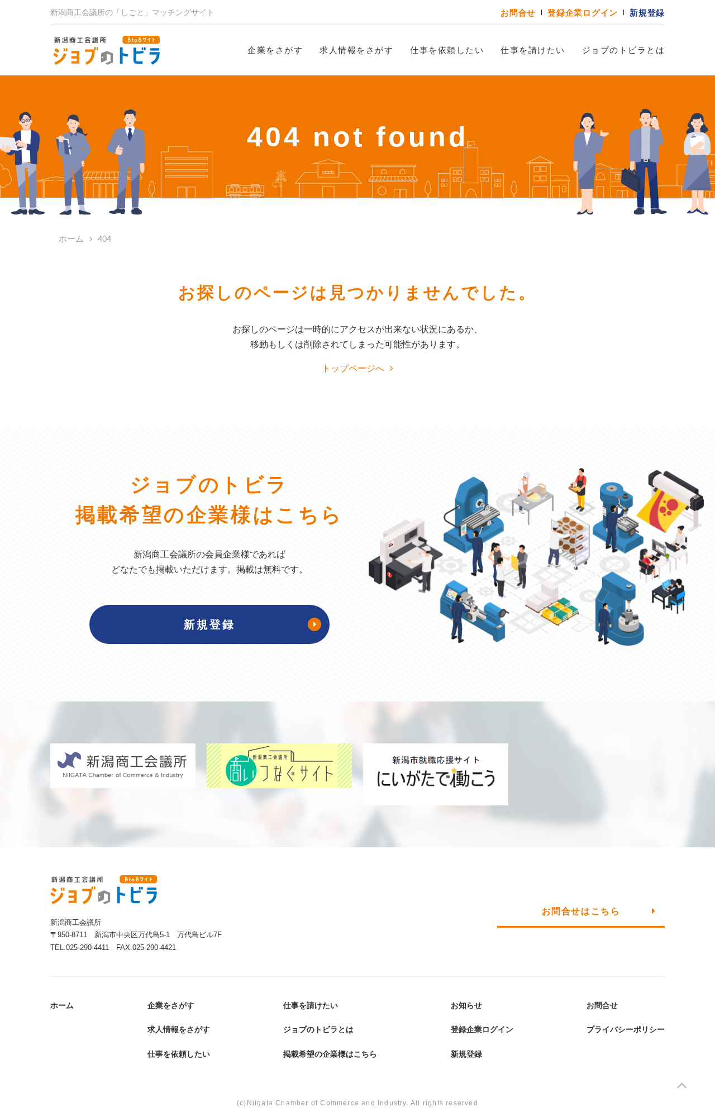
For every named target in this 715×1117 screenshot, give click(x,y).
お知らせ (466, 1005)
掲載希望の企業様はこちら (330, 1053)
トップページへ (353, 368)
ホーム (62, 1005)
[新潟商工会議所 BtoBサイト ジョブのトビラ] (106, 50)
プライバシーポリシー (626, 1029)
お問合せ (518, 12)
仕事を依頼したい (447, 50)
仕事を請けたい (532, 50)
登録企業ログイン (582, 12)
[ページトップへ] (681, 1088)
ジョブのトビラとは (623, 50)
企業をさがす (275, 50)
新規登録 (647, 12)
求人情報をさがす (356, 50)
